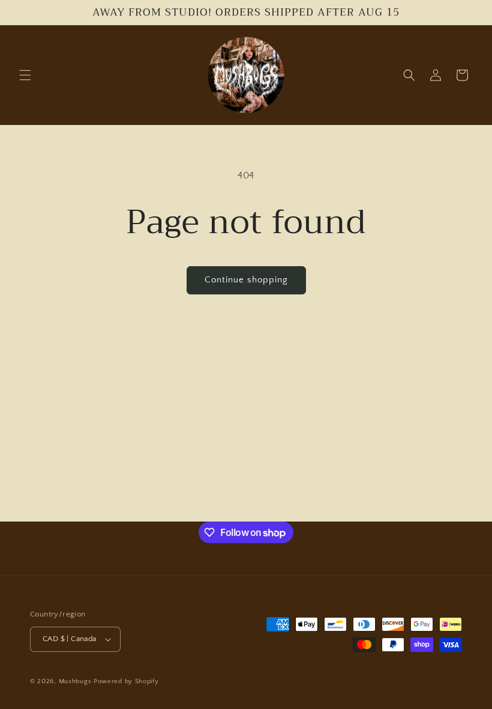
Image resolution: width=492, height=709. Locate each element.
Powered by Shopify (126, 681)
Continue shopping (246, 280)
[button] (25, 75)
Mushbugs (75, 681)
